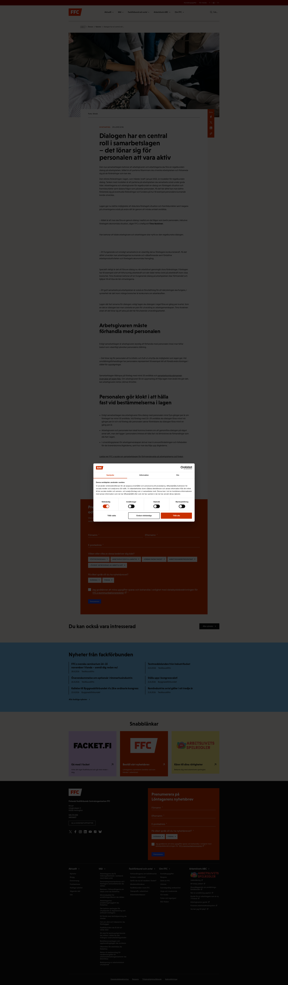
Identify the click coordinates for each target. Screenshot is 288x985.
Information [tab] (144, 475)
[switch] (131, 506)
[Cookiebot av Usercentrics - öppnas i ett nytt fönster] (182, 467)
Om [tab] (177, 475)
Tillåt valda (111, 516)
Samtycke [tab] (110, 475)
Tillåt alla (176, 516)
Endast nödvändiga (144, 516)
